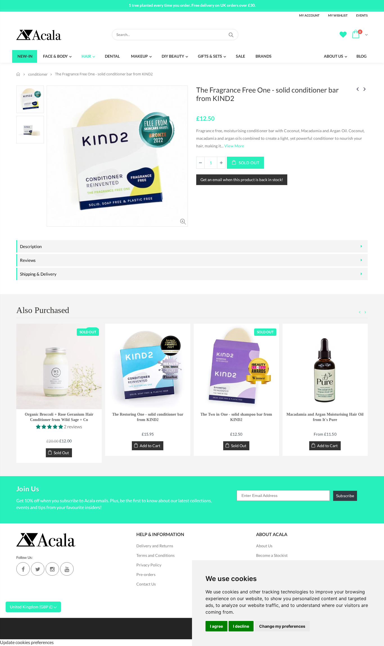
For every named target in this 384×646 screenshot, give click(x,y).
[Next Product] (365, 88)
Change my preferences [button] (282, 626)
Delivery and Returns (154, 545)
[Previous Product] (357, 88)
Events (362, 15)
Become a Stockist (272, 555)
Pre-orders (145, 574)
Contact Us (146, 584)
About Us (264, 545)
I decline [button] (241, 626)
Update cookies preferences (27, 642)
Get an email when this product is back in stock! (241, 179)
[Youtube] (67, 569)
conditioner (38, 74)
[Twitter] (37, 569)
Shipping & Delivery (38, 273)
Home (18, 74)
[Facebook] (23, 569)
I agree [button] (216, 626)
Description (31, 246)
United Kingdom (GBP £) (31, 606)
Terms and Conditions (155, 555)
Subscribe (345, 496)
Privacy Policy (148, 564)
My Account (309, 15)
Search (231, 34)
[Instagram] (52, 569)
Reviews (28, 260)
